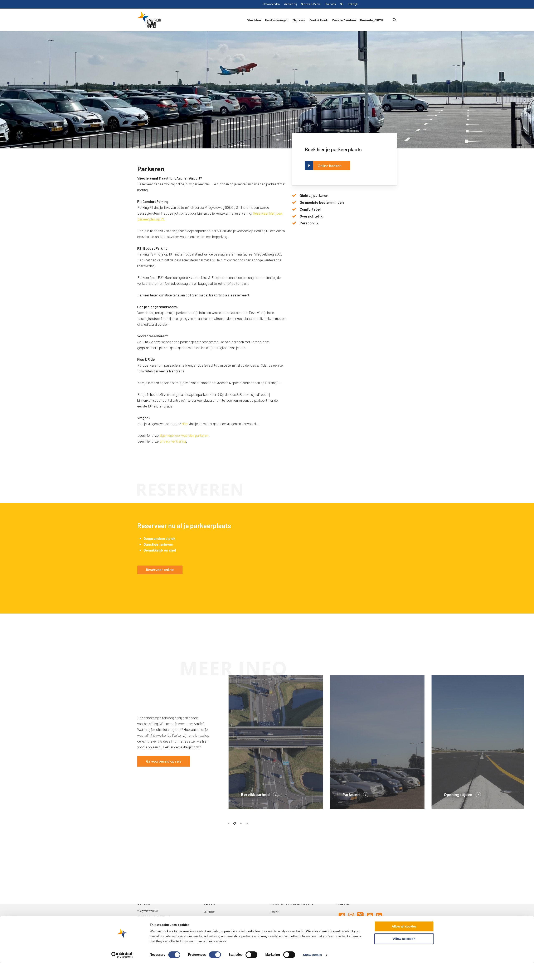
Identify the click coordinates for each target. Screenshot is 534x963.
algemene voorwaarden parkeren (183, 435)
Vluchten (209, 912)
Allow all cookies (404, 926)
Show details (312, 955)
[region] (374, 741)
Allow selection (404, 938)
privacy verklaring (172, 441)
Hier (185, 423)
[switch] (215, 954)
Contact (275, 912)
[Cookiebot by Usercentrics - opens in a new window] (122, 955)
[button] (160, 570)
